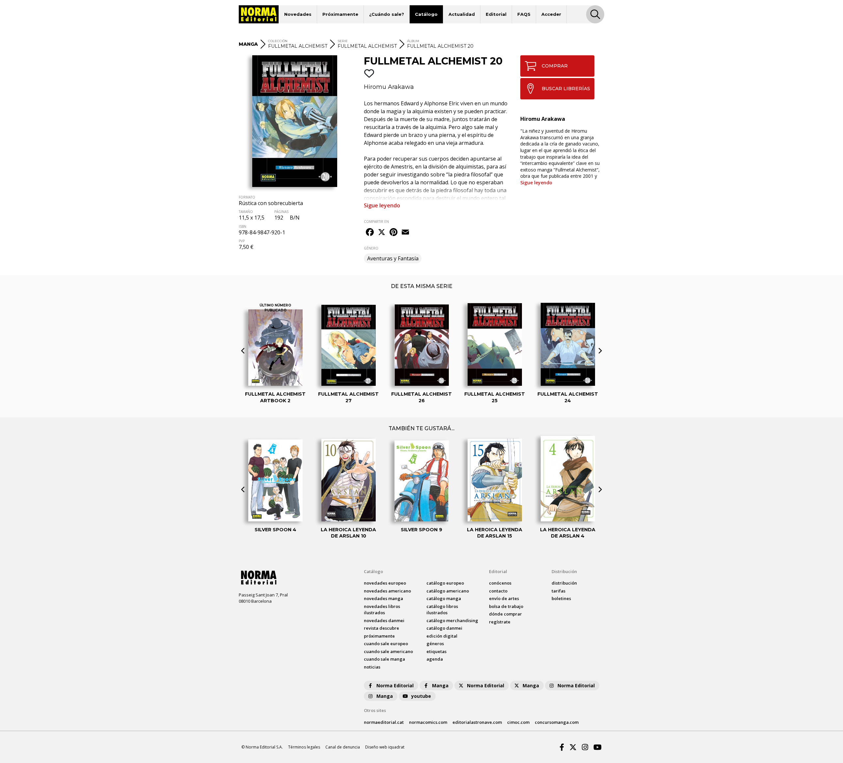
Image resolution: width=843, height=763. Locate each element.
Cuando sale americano (388, 651)
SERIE (343, 41)
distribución (564, 583)
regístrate (499, 622)
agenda (434, 659)
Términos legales (304, 747)
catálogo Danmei (444, 628)
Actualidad (462, 14)
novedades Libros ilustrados (382, 609)
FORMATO (247, 197)
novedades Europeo (385, 583)
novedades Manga (383, 598)
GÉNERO (371, 248)
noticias (372, 667)
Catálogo (426, 14)
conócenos (500, 583)
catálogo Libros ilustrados (442, 609)
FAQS (523, 14)
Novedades (298, 14)
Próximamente (340, 14)
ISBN (242, 226)
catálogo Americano (447, 591)
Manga (440, 685)
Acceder (551, 14)
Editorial (496, 14)
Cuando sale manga (384, 659)
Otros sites (375, 710)
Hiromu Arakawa (389, 87)
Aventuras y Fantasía (393, 258)
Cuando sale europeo (386, 643)
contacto (498, 591)
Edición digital (441, 636)
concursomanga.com (557, 722)
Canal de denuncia (342, 747)
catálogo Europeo (445, 583)
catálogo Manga (443, 598)
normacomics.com (428, 722)
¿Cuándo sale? (386, 14)
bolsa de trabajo (506, 606)
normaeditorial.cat (384, 722)
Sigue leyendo (382, 205)
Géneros (435, 643)
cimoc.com (518, 722)
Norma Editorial (395, 685)
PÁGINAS (281, 211)
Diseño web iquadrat (384, 747)
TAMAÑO (246, 211)
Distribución (564, 571)
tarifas (558, 591)
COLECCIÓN (277, 41)
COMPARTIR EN (376, 221)
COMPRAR (555, 66)
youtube (421, 696)
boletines (561, 598)
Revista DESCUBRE (381, 628)
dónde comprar (505, 614)
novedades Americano (387, 591)
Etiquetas (436, 651)
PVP (242, 241)
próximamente (379, 636)
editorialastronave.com (477, 722)
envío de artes (504, 598)
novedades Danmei (384, 620)
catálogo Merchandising (452, 620)
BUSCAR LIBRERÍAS (566, 89)
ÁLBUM (413, 41)
